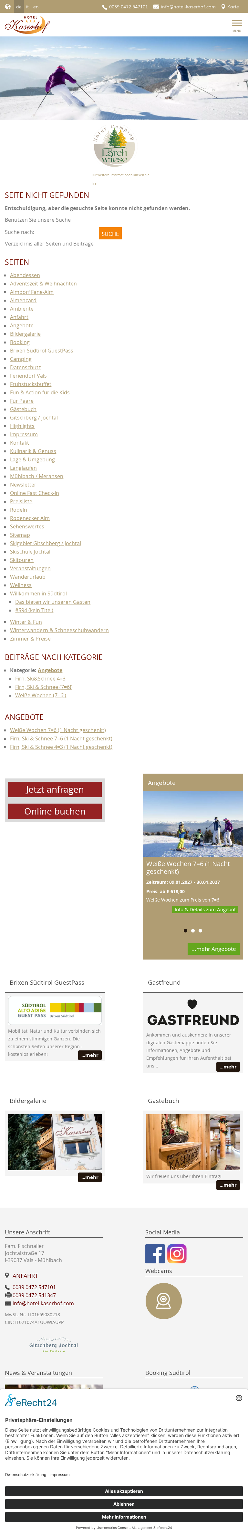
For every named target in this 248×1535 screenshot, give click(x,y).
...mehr (89, 1055)
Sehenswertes (27, 526)
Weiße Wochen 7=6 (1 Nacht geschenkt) (58, 730)
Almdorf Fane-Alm (32, 291)
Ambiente (22, 308)
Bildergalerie (25, 333)
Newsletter (23, 484)
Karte (233, 6)
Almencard (23, 300)
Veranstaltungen (30, 568)
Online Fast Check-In (34, 493)
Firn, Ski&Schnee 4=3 (40, 678)
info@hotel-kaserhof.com (188, 6)
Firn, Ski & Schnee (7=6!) (44, 686)
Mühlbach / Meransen (36, 476)
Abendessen (25, 275)
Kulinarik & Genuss (33, 451)
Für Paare (22, 400)
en (36, 6)
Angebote (22, 325)
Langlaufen (23, 467)
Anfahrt (19, 317)
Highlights (22, 426)
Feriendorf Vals (28, 375)
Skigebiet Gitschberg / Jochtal (45, 543)
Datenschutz (25, 367)
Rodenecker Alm (30, 518)
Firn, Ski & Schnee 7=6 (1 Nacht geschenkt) (61, 738)
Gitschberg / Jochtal (34, 417)
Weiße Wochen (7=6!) (40, 695)
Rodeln (18, 509)
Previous (49, 78)
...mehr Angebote (213, 948)
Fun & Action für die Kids (40, 392)
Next (198, 78)
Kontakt (19, 442)
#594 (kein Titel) (34, 610)
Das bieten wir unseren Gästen (52, 601)
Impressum (24, 434)
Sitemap (20, 534)
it (27, 6)
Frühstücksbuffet (30, 384)
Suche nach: (19, 232)
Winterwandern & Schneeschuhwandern (59, 630)
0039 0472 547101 (128, 6)
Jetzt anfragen (55, 789)
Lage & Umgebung (32, 459)
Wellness (21, 585)
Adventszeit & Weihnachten (43, 283)
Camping (21, 358)
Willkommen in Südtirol (38, 593)
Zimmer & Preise (30, 638)
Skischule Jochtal (30, 551)
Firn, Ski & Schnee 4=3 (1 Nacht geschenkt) (61, 746)
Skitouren (22, 560)
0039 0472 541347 (34, 1295)
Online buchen (55, 811)
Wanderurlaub (28, 576)
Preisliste (21, 501)
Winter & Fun (26, 621)
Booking (20, 342)
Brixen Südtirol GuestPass (41, 350)
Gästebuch (23, 409)
